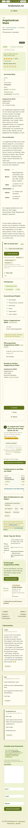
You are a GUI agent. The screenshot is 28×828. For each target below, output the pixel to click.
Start (3, 27)
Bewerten (19, 257)
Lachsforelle (9, 289)
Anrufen (14, 407)
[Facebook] (13, 1)
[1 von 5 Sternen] (5, 66)
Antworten (7, 666)
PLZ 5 (3, 17)
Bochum (7, 516)
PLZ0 (4, 1)
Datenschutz (11, 823)
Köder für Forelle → (16, 553)
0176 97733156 (14, 377)
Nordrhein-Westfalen (11, 27)
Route (15, 412)
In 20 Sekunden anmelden (14, 753)
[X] (16, 1)
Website (14, 417)
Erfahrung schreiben (11, 579)
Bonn (16, 508)
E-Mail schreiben (13, 524)
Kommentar (8, 262)
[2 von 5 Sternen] (7, 66)
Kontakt (18, 823)
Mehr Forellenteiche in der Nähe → (17, 556)
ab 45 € (6, 89)
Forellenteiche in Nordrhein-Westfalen (12, 504)
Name (7, 789)
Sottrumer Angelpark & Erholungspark (6, 615)
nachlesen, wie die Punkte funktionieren (11, 756)
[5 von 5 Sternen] (15, 66)
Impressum (21, 821)
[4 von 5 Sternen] (12, 66)
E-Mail (7, 796)
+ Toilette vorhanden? (11, 443)
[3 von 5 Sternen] (10, 66)
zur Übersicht (8, 94)
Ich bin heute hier (13, 253)
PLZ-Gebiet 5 (21, 27)
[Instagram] (18, 1)
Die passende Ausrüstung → (17, 551)
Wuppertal (8, 512)
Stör (18, 289)
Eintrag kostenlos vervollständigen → (15, 462)
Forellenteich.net (11, 711)
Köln (22, 508)
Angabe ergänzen (10, 260)
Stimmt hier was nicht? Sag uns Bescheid (13, 602)
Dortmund (16, 512)
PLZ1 (8, 1)
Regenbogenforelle (11, 286)
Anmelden (23, 1)
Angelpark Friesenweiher (22, 614)
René (12, 547)
